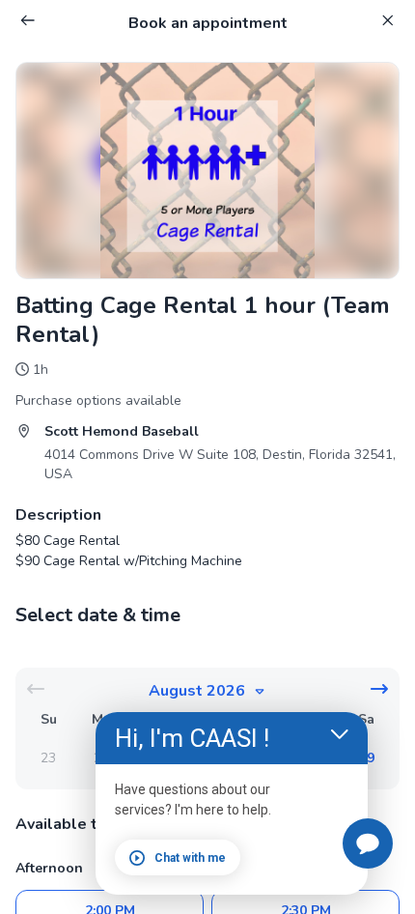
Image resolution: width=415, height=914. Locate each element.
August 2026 (197, 690)
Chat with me (190, 858)
